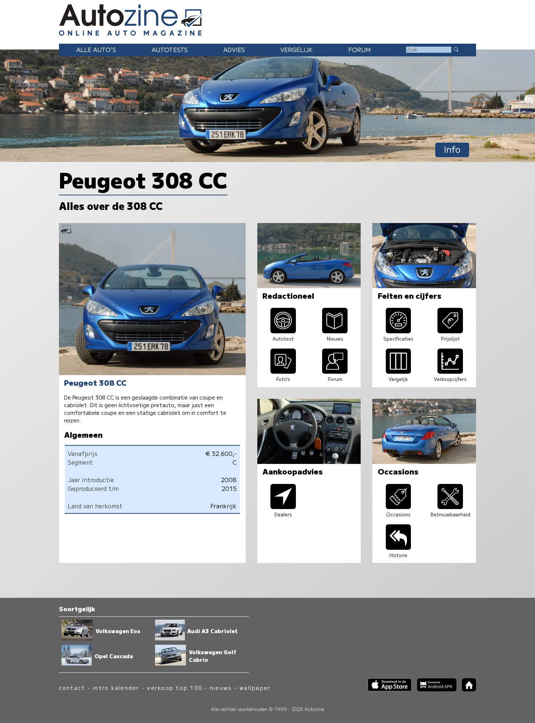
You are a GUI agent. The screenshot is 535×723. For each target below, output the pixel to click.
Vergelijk (296, 49)
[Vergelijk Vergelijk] (398, 371)
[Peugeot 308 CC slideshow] (283, 371)
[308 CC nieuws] (334, 330)
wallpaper (255, 687)
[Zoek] (455, 49)
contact (72, 687)
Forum (359, 49)
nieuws (221, 687)
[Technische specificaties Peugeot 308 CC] (398, 330)
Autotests (170, 49)
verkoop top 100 (174, 687)
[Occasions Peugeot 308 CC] (398, 506)
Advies (234, 49)
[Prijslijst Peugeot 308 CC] (450, 330)
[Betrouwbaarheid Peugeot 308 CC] (450, 506)
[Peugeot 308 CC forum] (334, 371)
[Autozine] (267, 19)
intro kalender (116, 687)
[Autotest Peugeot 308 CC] (283, 330)
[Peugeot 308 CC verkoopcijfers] (450, 371)
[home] (466, 689)
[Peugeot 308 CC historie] (398, 547)
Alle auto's (96, 49)
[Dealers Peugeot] (283, 506)
